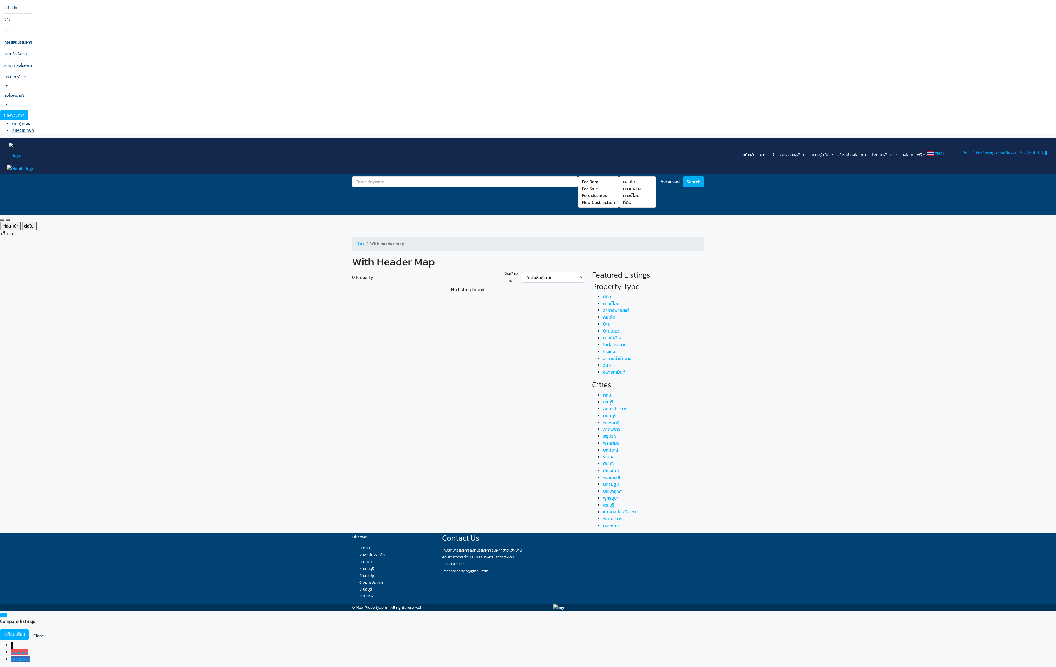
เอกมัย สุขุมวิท (374, 555)
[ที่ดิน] (637, 202)
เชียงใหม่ (611, 470)
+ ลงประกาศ (14, 115)
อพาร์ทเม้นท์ (614, 372)
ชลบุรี (608, 401)
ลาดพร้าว (611, 429)
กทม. (607, 395)
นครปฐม (611, 484)
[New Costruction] (598, 202)
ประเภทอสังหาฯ (16, 77)
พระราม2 (611, 422)
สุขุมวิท (609, 436)
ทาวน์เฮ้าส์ (612, 337)
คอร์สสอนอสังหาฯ (18, 42)
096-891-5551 (973, 153)
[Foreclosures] (598, 195)
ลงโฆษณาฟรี (14, 95)
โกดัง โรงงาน (615, 344)
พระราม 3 (611, 477)
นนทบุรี (609, 415)
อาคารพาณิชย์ (616, 310)
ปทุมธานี (610, 450)
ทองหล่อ (611, 525)
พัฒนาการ (612, 518)
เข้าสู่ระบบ (21, 123)
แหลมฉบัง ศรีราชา (619, 511)
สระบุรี (608, 505)
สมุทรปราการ (615, 408)
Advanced (670, 181)
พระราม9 (611, 443)
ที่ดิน (607, 296)
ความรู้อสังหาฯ (15, 54)
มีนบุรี (608, 463)
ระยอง (608, 456)
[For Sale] (598, 188)
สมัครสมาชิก (23, 130)
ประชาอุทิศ (612, 491)
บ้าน (606, 324)
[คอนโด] (637, 181)
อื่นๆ (607, 365)
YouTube (19, 652)
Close (38, 635)
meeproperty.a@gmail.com (465, 571)
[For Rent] (598, 181)
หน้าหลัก (10, 8)
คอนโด (609, 317)
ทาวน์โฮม (611, 303)
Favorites (1036, 153)
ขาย (7, 19)
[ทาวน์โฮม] (637, 195)
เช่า (6, 31)
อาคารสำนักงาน (617, 358)
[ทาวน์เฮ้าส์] (637, 188)
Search (693, 181)
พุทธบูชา (610, 498)
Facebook (20, 659)
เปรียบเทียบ (14, 634)
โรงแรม (610, 351)
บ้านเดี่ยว (611, 331)
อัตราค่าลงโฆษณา (18, 65)
